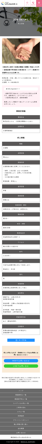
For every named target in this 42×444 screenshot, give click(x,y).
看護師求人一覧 (20, 395)
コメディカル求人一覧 (21, 403)
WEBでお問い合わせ (21, 361)
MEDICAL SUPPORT (28, 441)
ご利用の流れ (21, 407)
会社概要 (21, 428)
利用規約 (21, 416)
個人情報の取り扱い (21, 424)
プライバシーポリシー (21, 420)
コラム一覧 (21, 411)
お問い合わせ (21, 432)
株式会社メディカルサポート (21, 437)
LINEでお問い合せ (21, 366)
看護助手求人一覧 (21, 399)
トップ (21, 390)
